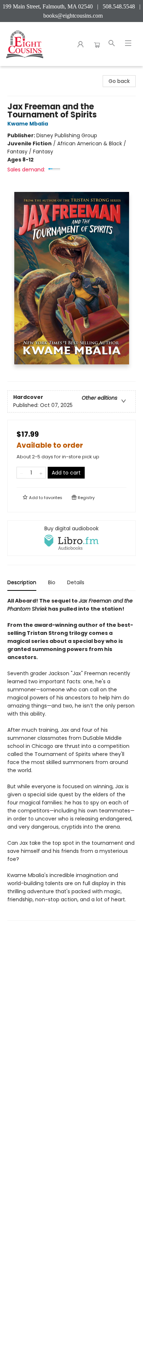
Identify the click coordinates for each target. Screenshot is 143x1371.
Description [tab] (21, 582)
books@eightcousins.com (73, 15)
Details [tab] (75, 582)
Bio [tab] (51, 582)
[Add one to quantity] (40, 473)
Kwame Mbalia (27, 123)
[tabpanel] (71, 759)
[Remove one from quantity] (21, 473)
